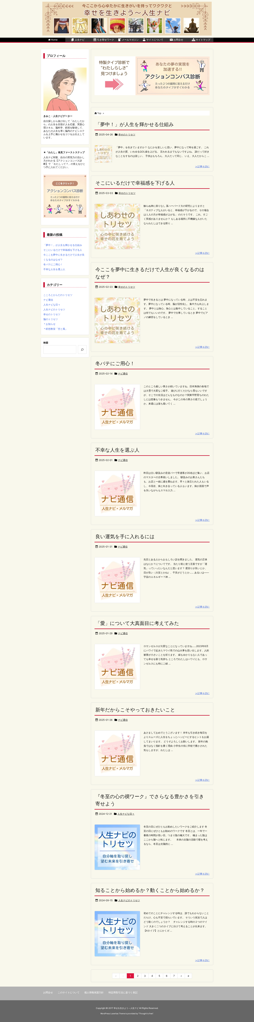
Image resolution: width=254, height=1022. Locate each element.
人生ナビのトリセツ (129, 900)
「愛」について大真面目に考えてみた (137, 623)
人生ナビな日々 (125, 813)
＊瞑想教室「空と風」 (55, 328)
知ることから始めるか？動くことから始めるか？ (150, 890)
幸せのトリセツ (126, 134)
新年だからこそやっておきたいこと (135, 710)
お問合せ (48, 992)
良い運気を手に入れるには (125, 536)
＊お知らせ (49, 323)
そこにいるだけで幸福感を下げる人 (135, 183)
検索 (45, 342)
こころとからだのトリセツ (57, 294)
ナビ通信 (123, 373)
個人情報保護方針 (94, 992)
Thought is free (146, 1013)
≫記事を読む (202, 166)
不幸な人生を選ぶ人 (117, 450)
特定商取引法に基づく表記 (123, 992)
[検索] (82, 349)
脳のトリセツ (50, 319)
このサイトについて (68, 992)
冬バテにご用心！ (115, 363)
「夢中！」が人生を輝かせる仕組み (134, 124)
